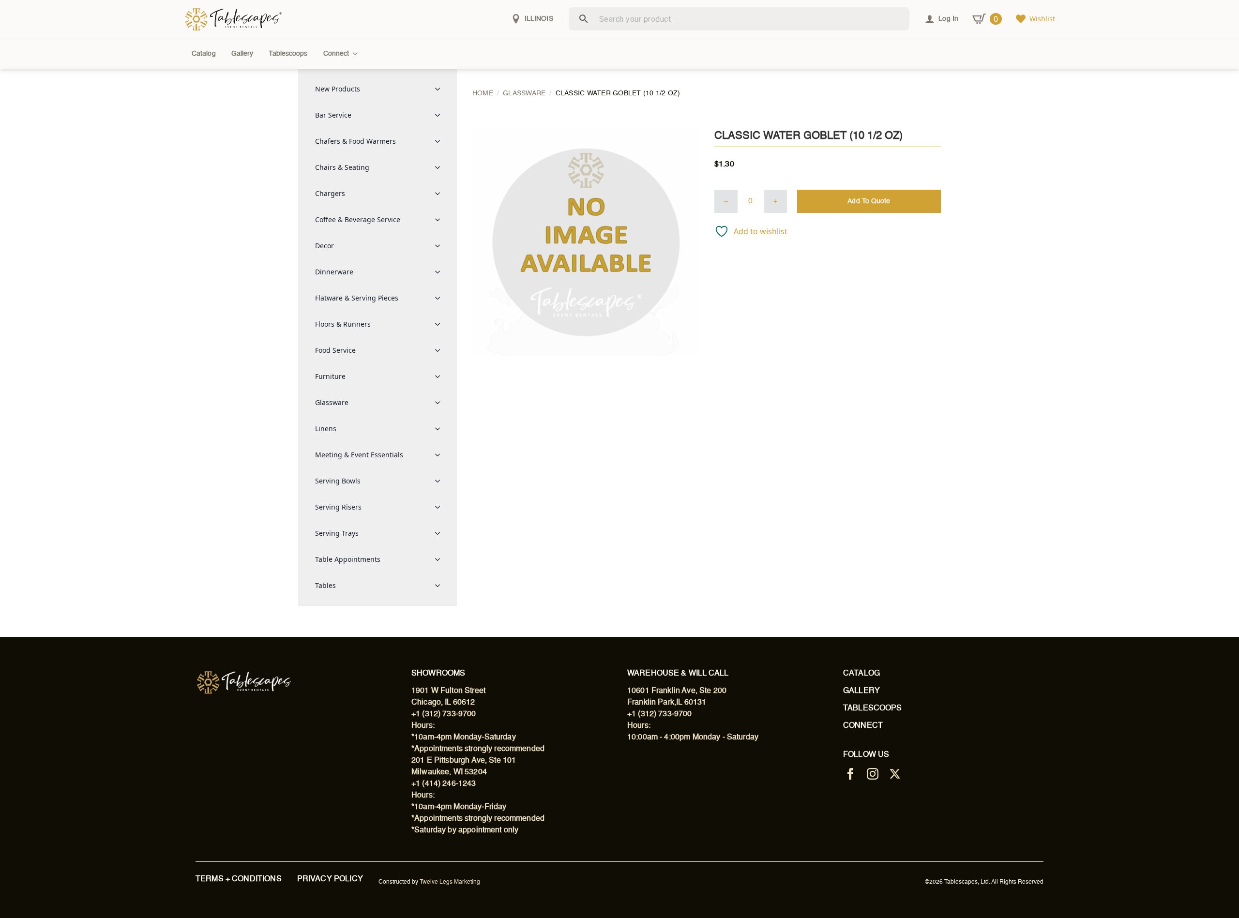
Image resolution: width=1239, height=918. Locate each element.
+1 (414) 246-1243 (443, 784)
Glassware (331, 402)
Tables (325, 585)
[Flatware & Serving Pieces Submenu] (440, 298)
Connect (336, 53)
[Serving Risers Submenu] (440, 507)
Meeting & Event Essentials (359, 454)
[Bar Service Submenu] (440, 115)
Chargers (330, 193)
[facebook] (850, 774)
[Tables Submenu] (440, 585)
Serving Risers (338, 507)
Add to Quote (868, 201)
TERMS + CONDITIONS (239, 879)
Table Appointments (347, 559)
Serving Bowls (338, 480)
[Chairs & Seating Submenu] (440, 167)
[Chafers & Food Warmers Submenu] (440, 141)
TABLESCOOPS (872, 708)
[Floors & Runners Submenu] (440, 324)
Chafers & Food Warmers (355, 141)
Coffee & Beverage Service (357, 219)
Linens (325, 428)
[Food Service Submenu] (440, 350)
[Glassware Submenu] (440, 403)
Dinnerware (334, 271)
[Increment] (775, 201)
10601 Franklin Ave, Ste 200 (676, 691)
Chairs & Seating (342, 167)
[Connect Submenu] (357, 53)
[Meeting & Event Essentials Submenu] (440, 455)
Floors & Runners (343, 324)
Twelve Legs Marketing (450, 882)
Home (482, 93)
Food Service (335, 350)
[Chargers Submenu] (440, 194)
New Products (337, 88)
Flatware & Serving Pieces (356, 297)
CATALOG (861, 673)
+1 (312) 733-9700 (443, 714)
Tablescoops (288, 53)
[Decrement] (726, 201)
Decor (324, 245)
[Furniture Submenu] (440, 376)
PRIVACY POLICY (330, 879)
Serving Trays (337, 533)
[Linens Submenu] (440, 429)
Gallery (242, 53)
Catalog (204, 53)
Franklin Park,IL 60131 (666, 703)
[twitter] (895, 774)
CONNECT (863, 726)
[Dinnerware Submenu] (440, 272)
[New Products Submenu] (440, 89)
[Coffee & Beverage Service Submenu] (440, 220)
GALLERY (861, 691)
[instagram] (872, 774)
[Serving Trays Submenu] (440, 533)
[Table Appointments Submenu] (440, 559)
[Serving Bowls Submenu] (440, 481)
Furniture (330, 376)
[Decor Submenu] (440, 246)
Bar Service (333, 115)
